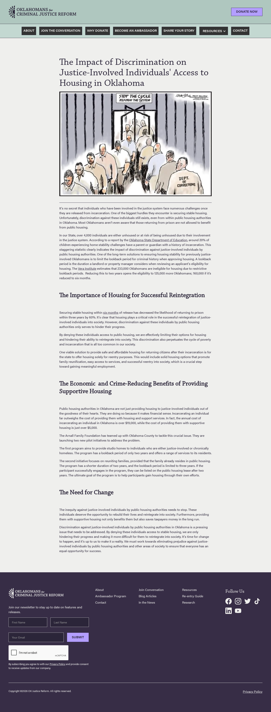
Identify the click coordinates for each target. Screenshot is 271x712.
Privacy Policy (57, 664)
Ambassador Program (110, 596)
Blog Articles (148, 596)
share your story (178, 30)
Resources (189, 589)
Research (188, 602)
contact (240, 30)
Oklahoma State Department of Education (158, 240)
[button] (215, 31)
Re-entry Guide (192, 596)
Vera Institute (87, 268)
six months (110, 312)
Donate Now (247, 11)
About (28, 30)
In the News (147, 602)
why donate (97, 30)
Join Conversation (151, 589)
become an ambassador (136, 30)
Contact (100, 602)
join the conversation (60, 30)
